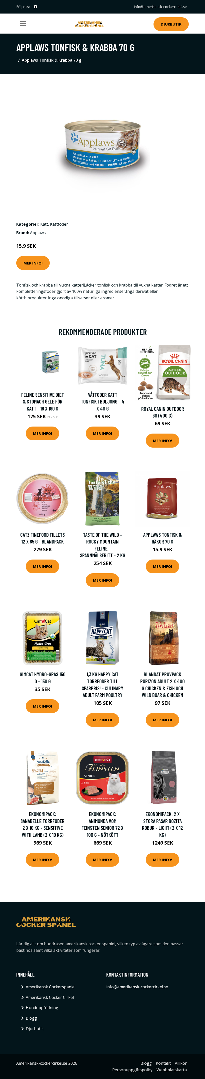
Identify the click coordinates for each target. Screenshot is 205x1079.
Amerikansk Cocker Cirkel (50, 997)
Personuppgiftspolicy (132, 1069)
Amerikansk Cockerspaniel (51, 987)
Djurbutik (171, 24)
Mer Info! (33, 262)
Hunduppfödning (42, 1007)
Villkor (181, 1063)
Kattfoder (59, 224)
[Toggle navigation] (23, 23)
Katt (44, 224)
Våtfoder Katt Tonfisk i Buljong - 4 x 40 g (102, 401)
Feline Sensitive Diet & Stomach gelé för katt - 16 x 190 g (42, 401)
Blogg (31, 1018)
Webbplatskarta (171, 1069)
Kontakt (163, 1063)
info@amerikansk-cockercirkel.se (160, 6)
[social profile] (35, 7)
